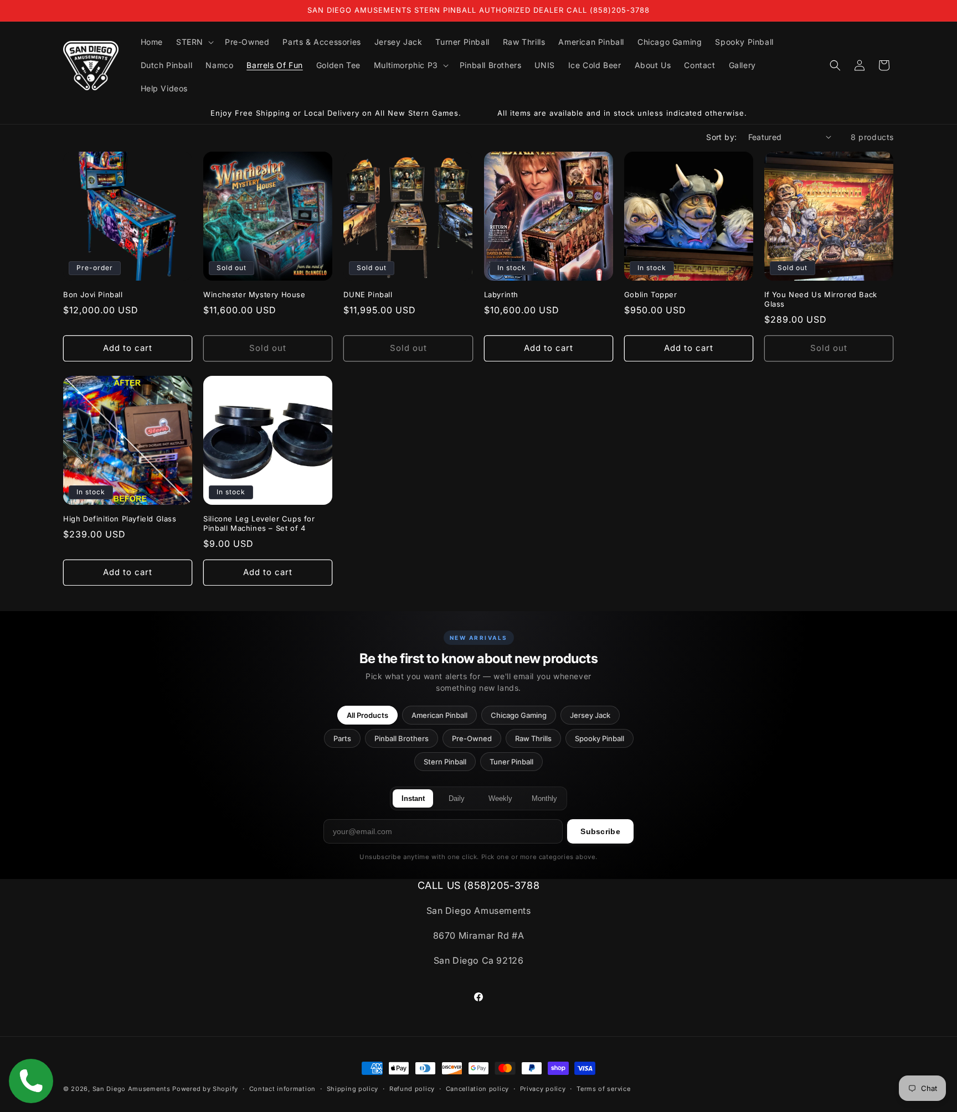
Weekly (500, 798)
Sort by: (721, 137)
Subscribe (600, 831)
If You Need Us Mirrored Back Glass (820, 299)
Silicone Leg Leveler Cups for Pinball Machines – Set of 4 (259, 523)
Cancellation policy (477, 1088)
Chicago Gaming (519, 715)
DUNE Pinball (367, 294)
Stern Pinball (445, 761)
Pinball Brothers (401, 738)
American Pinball (439, 715)
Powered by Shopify (205, 1089)
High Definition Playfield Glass (120, 518)
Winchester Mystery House (254, 294)
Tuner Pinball (511, 761)
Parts (342, 738)
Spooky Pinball (599, 738)
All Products (367, 715)
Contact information (282, 1088)
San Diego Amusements (131, 1089)
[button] (193, 42)
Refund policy (412, 1088)
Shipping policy (353, 1088)
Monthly (544, 798)
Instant (413, 798)
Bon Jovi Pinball (93, 294)
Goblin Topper (650, 294)
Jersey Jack (590, 715)
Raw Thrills (533, 738)
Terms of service (603, 1088)
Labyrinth (501, 294)
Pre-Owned (472, 738)
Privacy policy (543, 1088)
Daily (457, 798)
